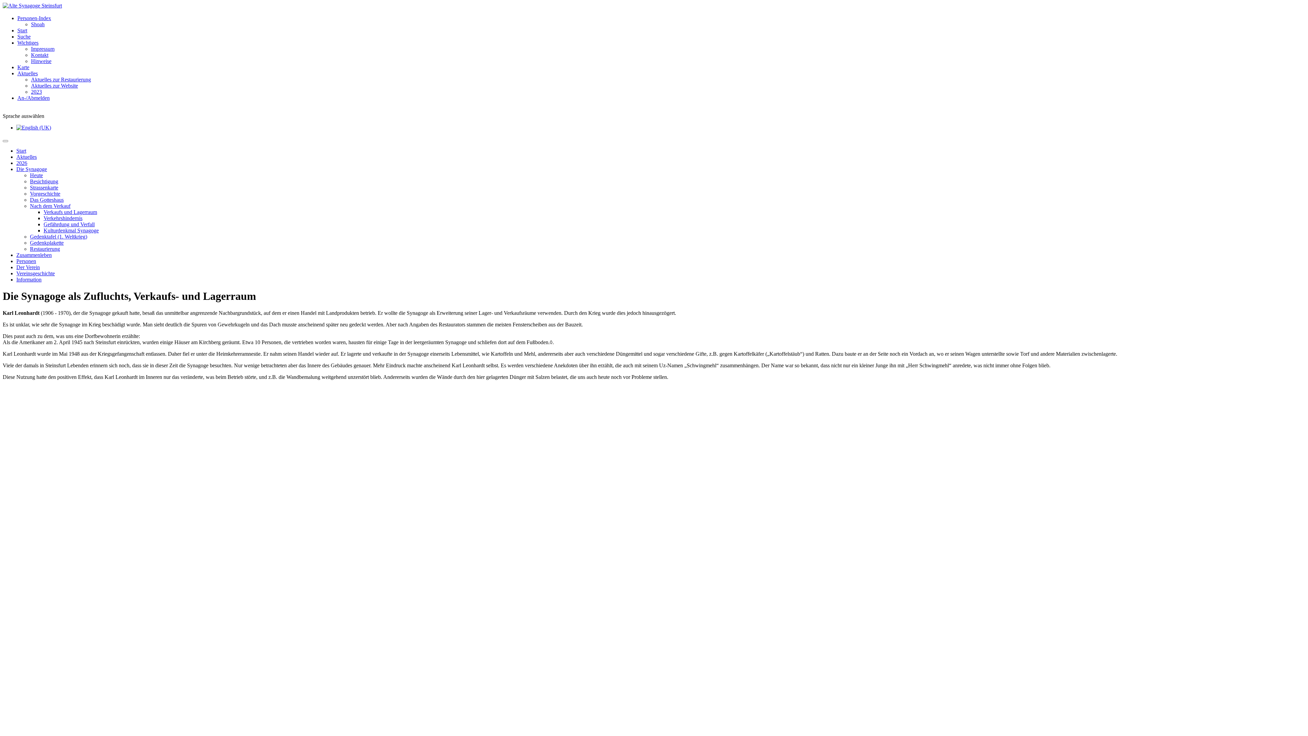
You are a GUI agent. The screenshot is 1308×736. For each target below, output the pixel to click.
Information (29, 279)
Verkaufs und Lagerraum (70, 212)
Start (21, 151)
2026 (21, 163)
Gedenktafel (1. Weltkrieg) (58, 237)
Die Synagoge (31, 169)
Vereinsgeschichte (35, 273)
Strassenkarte (44, 187)
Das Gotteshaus (47, 200)
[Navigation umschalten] (5, 141)
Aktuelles (26, 157)
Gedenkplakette (47, 243)
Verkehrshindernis (63, 218)
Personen (26, 261)
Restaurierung (45, 249)
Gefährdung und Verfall (69, 224)
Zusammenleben (34, 255)
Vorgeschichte (45, 194)
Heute (36, 175)
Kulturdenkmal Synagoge (71, 230)
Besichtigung (44, 181)
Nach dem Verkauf (50, 206)
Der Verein (28, 267)
